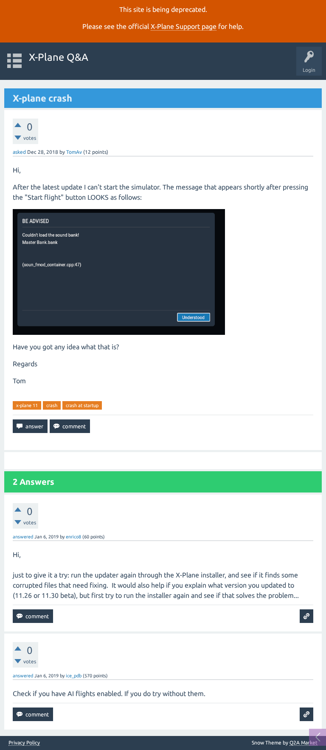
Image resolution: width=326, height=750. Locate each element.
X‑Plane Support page (183, 26)
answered (23, 536)
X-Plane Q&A (58, 57)
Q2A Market (303, 742)
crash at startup (82, 405)
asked (19, 152)
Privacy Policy (24, 742)
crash (51, 405)
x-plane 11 (27, 405)
